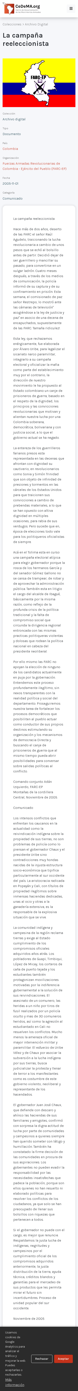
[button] (71, 9)
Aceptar (63, 1359)
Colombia (10, 149)
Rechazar (41, 1359)
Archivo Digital (36, 24)
